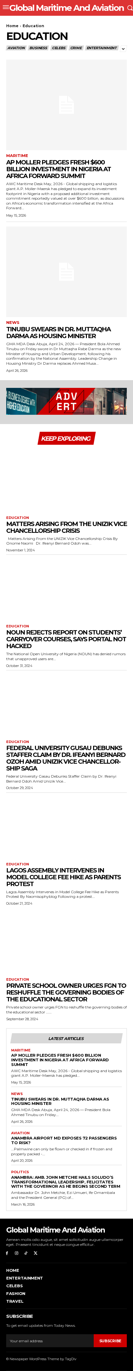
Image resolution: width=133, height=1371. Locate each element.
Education (17, 518)
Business (38, 48)
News (12, 322)
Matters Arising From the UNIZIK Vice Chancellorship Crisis (66, 527)
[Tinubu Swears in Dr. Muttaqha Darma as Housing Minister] (66, 272)
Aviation (15, 48)
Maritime (17, 155)
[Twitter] (35, 1253)
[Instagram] (16, 1253)
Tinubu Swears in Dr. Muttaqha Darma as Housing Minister (58, 332)
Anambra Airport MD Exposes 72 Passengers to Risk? (64, 1140)
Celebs (58, 48)
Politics (20, 1172)
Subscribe (110, 1341)
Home (12, 25)
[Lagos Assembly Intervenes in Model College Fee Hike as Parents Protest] (66, 826)
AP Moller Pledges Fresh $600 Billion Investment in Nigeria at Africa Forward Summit (58, 169)
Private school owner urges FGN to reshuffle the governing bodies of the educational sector (66, 992)
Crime (76, 48)
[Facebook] (7, 1253)
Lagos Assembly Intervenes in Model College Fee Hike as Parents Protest (63, 877)
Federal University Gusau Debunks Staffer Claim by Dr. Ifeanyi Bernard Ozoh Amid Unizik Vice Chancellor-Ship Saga (65, 758)
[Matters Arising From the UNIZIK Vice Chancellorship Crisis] (66, 479)
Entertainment (102, 48)
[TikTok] (26, 1253)
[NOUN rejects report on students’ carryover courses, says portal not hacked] (66, 588)
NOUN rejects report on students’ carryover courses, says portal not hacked (66, 639)
